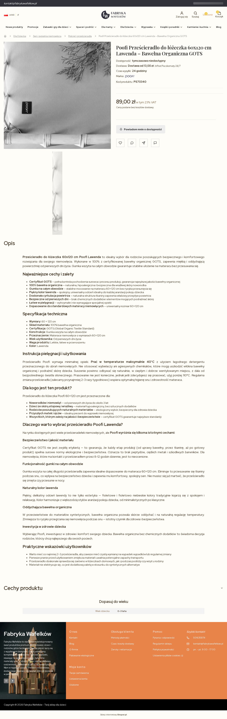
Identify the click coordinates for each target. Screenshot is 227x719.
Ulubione (74, 684)
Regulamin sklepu (162, 643)
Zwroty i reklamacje (121, 649)
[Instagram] (6, 681)
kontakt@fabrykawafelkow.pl (20, 3)
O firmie (73, 649)
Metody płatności (120, 637)
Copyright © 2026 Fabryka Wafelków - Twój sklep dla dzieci (35, 704)
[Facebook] (12, 681)
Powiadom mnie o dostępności (143, 129)
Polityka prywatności (163, 649)
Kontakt (73, 637)
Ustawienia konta (78, 678)
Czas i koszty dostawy (122, 643)
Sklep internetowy (113, 714)
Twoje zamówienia (79, 672)
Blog (71, 643)
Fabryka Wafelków (5, 36)
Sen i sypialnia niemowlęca (47, 36)
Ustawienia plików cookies (167, 655)
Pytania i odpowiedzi (163, 637)
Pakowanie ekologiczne (81, 655)
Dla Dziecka (19, 36)
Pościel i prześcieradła (80, 36)
